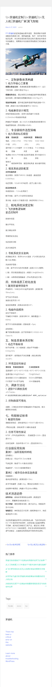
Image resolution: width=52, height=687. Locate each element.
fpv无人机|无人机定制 (36, 544)
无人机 (10, 606)
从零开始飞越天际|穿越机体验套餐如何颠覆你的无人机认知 (25, 577)
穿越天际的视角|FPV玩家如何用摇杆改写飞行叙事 (25, 560)
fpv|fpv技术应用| (13, 544)
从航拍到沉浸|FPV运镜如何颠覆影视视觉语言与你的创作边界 (26, 585)
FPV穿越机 (10, 33)
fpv (26, 606)
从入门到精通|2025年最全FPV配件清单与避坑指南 (26, 565)
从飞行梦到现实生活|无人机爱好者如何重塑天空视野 (25, 570)
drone (19, 606)
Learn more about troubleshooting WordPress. (12, 657)
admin (20, 27)
